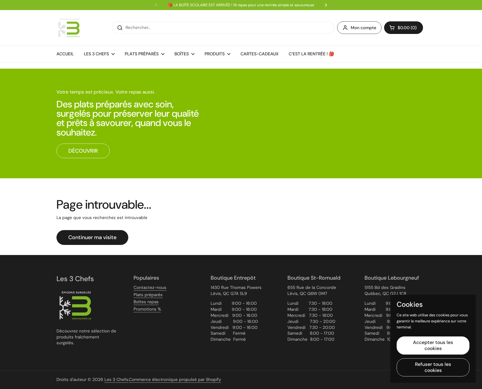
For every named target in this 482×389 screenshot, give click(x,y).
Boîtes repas (146, 302)
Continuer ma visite (92, 237)
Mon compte (363, 27)
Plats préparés (148, 294)
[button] (403, 27)
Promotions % (147, 309)
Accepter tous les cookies (433, 345)
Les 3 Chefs (116, 379)
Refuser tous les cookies (433, 367)
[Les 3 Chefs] (69, 27)
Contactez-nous (150, 287)
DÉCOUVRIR (83, 150)
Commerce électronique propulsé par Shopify (175, 379)
